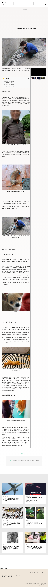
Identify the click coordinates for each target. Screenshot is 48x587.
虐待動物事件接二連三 (9, 81)
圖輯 (7, 502)
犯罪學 (25, 460)
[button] (42, 33)
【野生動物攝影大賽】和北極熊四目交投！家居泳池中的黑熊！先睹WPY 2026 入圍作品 (11, 499)
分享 (45, 34)
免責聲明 (34, 583)
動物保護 (33, 460)
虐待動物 (22, 460)
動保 (13, 460)
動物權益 (15, 460)
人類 (27, 501)
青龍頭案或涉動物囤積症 (9, 86)
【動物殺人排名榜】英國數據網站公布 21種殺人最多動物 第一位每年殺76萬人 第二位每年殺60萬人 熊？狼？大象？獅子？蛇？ (34, 499)
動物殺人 (30, 501)
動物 (6, 502)
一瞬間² (5, 498)
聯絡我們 (42, 583)
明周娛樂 (26, 583)
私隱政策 (30, 583)
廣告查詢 (38, 583)
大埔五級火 (27, 551)
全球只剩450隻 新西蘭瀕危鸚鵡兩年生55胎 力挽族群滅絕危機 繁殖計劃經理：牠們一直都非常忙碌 (34, 523)
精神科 (30, 460)
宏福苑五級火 (32, 551)
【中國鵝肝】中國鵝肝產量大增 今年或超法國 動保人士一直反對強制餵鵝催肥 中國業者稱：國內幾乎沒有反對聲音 (11, 523)
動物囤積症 (19, 460)
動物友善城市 (37, 460)
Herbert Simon (8, 551)
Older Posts (24, 561)
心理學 (28, 460)
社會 (24, 26)
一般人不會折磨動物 (9, 82)
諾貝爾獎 (4, 551)
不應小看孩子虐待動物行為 (10, 84)
